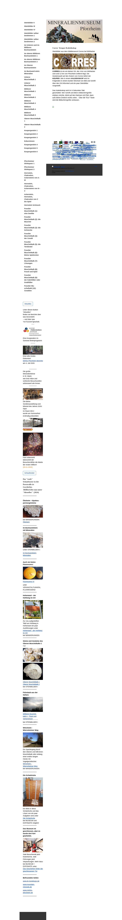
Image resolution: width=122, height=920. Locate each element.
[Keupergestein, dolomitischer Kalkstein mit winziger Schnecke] (76, 158)
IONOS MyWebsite (69, 171)
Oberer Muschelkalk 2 (31, 684)
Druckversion (57, 166)
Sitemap (63, 166)
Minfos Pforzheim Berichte (33, 361)
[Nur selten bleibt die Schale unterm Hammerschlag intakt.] (87, 150)
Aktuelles (27, 304)
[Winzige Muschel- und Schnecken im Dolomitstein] (76, 150)
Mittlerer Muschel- (30, 714)
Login (95, 166)
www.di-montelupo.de (31, 881)
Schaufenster (29, 473)
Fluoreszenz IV (28, 582)
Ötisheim (26, 522)
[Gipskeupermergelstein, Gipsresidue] (55, 154)
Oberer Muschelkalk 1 (31, 682)
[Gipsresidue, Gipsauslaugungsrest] (55, 158)
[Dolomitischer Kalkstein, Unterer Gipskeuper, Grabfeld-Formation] (66, 146)
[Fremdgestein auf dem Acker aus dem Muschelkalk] (66, 158)
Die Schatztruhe (29, 818)
